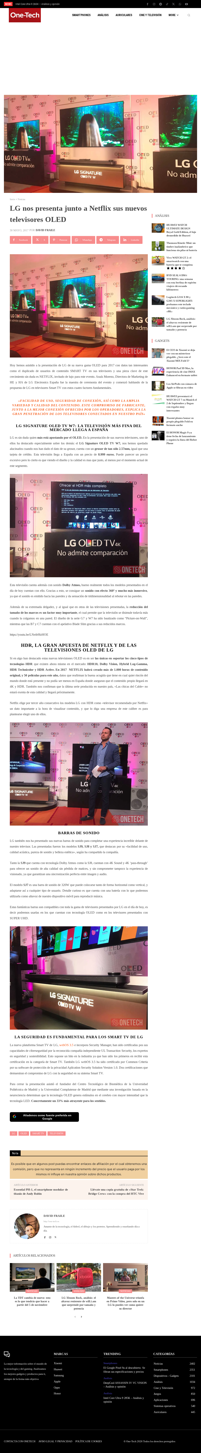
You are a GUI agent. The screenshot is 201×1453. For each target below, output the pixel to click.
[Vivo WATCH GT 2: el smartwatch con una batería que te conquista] (158, 261)
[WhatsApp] (180, 4)
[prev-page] (75, 1317)
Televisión (56, 1133)
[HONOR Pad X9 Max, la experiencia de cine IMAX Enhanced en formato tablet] (158, 371)
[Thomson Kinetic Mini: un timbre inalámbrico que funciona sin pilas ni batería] (158, 246)
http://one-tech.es (51, 1221)
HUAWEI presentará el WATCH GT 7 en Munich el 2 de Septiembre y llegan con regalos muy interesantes (181, 403)
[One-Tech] (26, 1354)
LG (13, 1133)
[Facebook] (147, 4)
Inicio (12, 199)
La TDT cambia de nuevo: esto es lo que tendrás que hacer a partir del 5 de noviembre (32, 1301)
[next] (110, 4)
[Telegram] (160, 4)
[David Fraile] (27, 1226)
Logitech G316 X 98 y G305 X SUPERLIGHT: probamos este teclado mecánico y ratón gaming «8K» (180, 304)
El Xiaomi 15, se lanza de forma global (35, 4)
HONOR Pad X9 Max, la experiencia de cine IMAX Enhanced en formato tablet (181, 372)
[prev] (104, 4)
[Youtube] (186, 4)
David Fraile (45, 230)
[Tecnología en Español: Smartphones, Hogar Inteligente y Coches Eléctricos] (25, 15)
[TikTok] (167, 4)
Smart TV (38, 1133)
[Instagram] (154, 4)
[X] (173, 4)
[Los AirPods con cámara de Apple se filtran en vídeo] (158, 386)
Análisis (79, 1291)
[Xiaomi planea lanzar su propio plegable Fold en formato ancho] (158, 421)
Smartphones (110, 1363)
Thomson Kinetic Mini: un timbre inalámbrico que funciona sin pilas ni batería (181, 246)
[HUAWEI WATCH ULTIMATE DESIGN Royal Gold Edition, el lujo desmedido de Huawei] (158, 228)
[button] (188, 15)
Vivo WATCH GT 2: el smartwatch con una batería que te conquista (179, 261)
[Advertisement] (100, 56)
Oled (24, 1133)
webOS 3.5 (66, 1045)
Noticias (21, 199)
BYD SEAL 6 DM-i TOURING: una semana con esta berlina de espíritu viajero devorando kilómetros (181, 282)
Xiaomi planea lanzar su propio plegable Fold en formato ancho (180, 422)
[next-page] (81, 1317)
